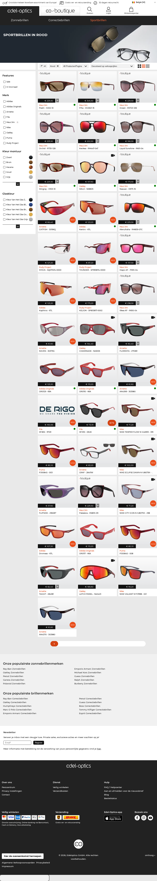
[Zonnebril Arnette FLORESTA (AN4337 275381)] (137, 328)
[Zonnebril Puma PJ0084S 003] (57, 450)
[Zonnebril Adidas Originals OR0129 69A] (57, 369)
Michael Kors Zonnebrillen (87, 672)
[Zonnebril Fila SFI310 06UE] (97, 409)
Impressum (8, 866)
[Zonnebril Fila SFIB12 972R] (57, 409)
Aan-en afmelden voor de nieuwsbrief (123, 791)
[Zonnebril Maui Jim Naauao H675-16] (137, 166)
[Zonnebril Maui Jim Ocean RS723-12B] (137, 85)
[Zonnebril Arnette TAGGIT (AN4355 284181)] (57, 571)
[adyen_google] (41, 817)
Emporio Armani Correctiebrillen (19, 713)
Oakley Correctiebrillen (14, 702)
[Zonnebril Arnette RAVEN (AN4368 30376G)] (57, 328)
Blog (106, 794)
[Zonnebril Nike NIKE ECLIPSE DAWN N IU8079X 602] (137, 450)
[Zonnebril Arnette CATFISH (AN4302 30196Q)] (57, 207)
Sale (8, 82)
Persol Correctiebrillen (90, 698)
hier (99, 749)
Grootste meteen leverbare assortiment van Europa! (33, 2)
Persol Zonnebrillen (13, 676)
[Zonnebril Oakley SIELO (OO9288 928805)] (97, 166)
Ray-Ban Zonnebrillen (14, 669)
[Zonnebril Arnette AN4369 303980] (137, 369)
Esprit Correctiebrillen (90, 713)
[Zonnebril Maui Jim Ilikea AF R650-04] (137, 288)
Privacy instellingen (12, 791)
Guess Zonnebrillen (84, 676)
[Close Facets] (18, 66)
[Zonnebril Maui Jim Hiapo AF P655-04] (137, 247)
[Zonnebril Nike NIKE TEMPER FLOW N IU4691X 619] (137, 409)
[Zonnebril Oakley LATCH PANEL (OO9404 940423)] (97, 571)
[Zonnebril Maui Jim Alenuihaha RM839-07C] (137, 207)
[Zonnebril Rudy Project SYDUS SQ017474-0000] (57, 247)
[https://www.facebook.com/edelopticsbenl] (137, 818)
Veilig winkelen (61, 787)
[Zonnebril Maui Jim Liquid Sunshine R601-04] (137, 126)
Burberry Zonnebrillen (85, 683)
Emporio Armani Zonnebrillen (89, 669)
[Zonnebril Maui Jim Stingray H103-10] (57, 166)
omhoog (149, 855)
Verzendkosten (60, 791)
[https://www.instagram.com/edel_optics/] (143, 818)
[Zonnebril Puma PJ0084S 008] (137, 531)
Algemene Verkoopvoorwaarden (18, 862)
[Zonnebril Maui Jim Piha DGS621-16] (97, 85)
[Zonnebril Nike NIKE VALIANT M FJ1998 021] (137, 571)
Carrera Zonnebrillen (13, 680)
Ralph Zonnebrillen (84, 680)
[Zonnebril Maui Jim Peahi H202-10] (57, 85)
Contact (6, 794)
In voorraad (11, 87)
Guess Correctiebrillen (90, 702)
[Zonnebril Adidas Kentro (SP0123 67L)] (97, 207)
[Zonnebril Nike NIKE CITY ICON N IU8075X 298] (137, 490)
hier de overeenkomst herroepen (22, 856)
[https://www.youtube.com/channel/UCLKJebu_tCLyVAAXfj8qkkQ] (150, 818)
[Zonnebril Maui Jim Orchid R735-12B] (57, 126)
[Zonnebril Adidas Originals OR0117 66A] (97, 531)
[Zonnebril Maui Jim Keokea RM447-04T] (97, 126)
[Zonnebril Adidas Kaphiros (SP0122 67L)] (57, 288)
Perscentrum (8, 787)
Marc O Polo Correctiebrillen (17, 709)
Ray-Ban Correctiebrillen (15, 698)
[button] (19, 11)
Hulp (106, 782)
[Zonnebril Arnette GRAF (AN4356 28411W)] (97, 450)
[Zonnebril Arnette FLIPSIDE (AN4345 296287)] (57, 490)
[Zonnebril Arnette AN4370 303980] (57, 612)
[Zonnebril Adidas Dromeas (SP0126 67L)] (57, 531)
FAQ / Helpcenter (113, 787)
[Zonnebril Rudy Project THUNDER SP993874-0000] (97, 247)
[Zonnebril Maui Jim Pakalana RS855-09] (97, 490)
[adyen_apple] (34, 817)
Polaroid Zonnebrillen (14, 683)
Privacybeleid (43, 862)
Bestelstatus (110, 798)
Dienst (56, 782)
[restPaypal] (26, 817)
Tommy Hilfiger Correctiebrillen (95, 709)
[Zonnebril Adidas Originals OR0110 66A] (97, 369)
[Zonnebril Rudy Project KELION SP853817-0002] (97, 288)
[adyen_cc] (4, 817)
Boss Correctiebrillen (89, 706)
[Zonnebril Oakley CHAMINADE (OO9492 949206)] (97, 328)
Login (108, 13)
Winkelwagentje (131, 13)
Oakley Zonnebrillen (13, 672)
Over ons (7, 782)
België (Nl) (140, 2)
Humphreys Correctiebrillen (17, 706)
